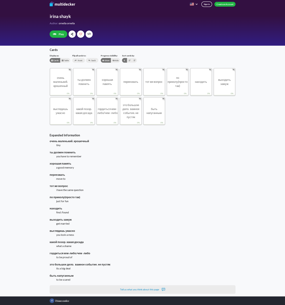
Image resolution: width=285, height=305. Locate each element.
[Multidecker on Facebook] (52, 300)
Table (66, 60)
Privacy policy (62, 300)
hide (116, 60)
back (93, 60)
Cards (56, 60)
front (80, 60)
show (107, 60)
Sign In (207, 4)
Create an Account (225, 4)
